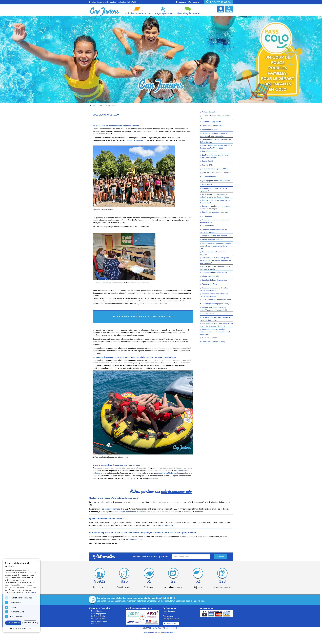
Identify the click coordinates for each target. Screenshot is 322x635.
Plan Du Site (156, 628)
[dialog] (21, 595)
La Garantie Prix (208, 314)
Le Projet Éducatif (209, 177)
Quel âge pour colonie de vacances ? (216, 181)
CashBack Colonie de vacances (214, 280)
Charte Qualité (207, 161)
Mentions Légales (171, 628)
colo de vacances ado (210, 276)
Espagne (98, 473)
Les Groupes (207, 216)
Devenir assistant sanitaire (212, 239)
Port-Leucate (180, 470)
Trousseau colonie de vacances (214, 272)
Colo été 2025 (207, 165)
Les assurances (208, 226)
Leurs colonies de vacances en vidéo (216, 300)
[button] (21, 628)
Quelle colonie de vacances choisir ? (216, 173)
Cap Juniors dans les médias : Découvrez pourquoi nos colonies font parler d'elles (215, 332)
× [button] (37, 561)
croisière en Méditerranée (168, 473)
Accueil (92, 105)
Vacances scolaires (209, 338)
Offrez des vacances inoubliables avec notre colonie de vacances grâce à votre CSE (216, 246)
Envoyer (220, 556)
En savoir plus (31, 592)
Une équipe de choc (209, 130)
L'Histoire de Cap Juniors (212, 122)
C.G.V (146, 628)
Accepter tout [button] (13, 623)
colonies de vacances (134, 140)
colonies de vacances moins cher (132, 512)
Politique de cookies (209, 112)
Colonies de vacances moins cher (215, 212)
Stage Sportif (207, 184)
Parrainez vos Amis (209, 284)
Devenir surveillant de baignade (214, 236)
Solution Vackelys (167, 632)
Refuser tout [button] (30, 623)
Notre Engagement (209, 151)
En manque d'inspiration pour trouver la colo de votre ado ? (142, 316)
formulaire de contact (134, 539)
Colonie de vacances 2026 (212, 126)
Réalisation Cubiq (151, 632)
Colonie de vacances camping (213, 342)
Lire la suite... (168, 525)
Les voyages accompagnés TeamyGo (216, 304)
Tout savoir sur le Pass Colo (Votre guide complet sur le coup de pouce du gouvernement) (215, 260)
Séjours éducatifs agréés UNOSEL (215, 169)
